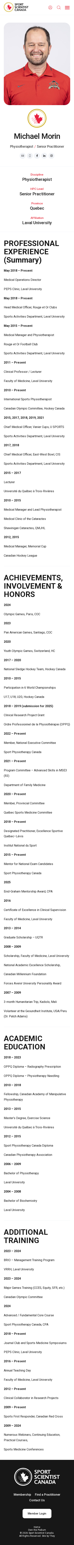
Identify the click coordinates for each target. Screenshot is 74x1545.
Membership (22, 1494)
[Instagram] (51, 156)
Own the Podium (37, 1530)
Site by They (48, 1536)
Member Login (37, 1513)
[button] (67, 7)
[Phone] (30, 156)
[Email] (23, 156)
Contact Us (37, 1500)
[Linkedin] (44, 156)
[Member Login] (50, 7)
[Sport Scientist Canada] (16, 7)
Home (37, 1527)
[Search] (58, 7)
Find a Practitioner (47, 1494)
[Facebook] (37, 156)
